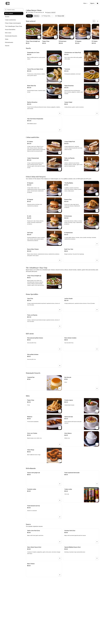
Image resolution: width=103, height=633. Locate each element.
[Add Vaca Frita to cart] (60, 309)
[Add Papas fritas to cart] (55, 37)
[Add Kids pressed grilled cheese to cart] (60, 349)
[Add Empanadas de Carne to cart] (60, 63)
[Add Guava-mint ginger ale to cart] (60, 484)
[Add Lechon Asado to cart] (97, 309)
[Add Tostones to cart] (97, 80)
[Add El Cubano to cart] (60, 153)
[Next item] (97, 21)
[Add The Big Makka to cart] (97, 194)
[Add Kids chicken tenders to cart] (97, 349)
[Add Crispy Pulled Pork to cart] (97, 153)
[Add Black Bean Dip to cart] (60, 97)
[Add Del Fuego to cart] (60, 244)
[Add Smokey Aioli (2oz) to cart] (97, 542)
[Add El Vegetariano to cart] (97, 244)
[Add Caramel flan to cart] (60, 388)
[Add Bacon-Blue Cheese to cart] (60, 260)
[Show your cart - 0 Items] (97, 3)
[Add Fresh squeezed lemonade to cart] (97, 484)
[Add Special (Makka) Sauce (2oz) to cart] (97, 558)
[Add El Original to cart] (60, 210)
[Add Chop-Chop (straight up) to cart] (39, 37)
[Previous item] (93, 21)
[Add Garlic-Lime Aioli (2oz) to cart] (60, 542)
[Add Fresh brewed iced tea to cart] (60, 517)
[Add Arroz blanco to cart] (97, 444)
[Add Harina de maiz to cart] (97, 428)
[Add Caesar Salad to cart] (97, 113)
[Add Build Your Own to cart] (97, 260)
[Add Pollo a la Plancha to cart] (97, 169)
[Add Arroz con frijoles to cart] (60, 444)
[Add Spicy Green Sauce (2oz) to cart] (60, 558)
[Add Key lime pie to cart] (97, 388)
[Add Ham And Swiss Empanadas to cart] (60, 130)
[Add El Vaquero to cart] (88, 37)
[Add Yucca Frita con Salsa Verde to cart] (60, 80)
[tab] (29, 15)
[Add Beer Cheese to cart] (60, 575)
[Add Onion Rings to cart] (60, 461)
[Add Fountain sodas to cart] (60, 500)
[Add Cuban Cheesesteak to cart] (60, 169)
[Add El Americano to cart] (72, 37)
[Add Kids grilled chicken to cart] (60, 365)
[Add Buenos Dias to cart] (97, 210)
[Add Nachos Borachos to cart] (60, 113)
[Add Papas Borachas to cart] (97, 97)
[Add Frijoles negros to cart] (97, 411)
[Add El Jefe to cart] (60, 227)
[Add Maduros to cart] (60, 428)
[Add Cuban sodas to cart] (97, 500)
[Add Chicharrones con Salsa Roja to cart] (97, 63)
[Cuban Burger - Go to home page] (8, 3)
